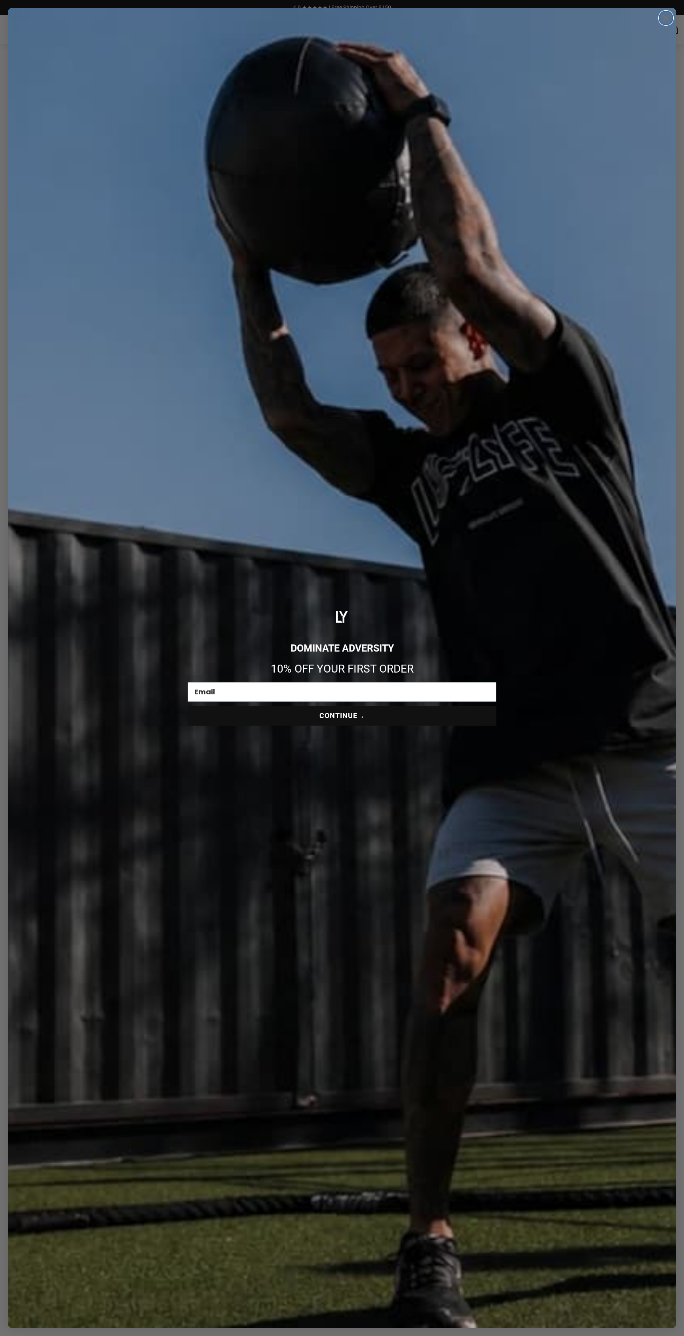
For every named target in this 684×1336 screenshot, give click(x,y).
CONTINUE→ (342, 715)
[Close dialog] (666, 18)
